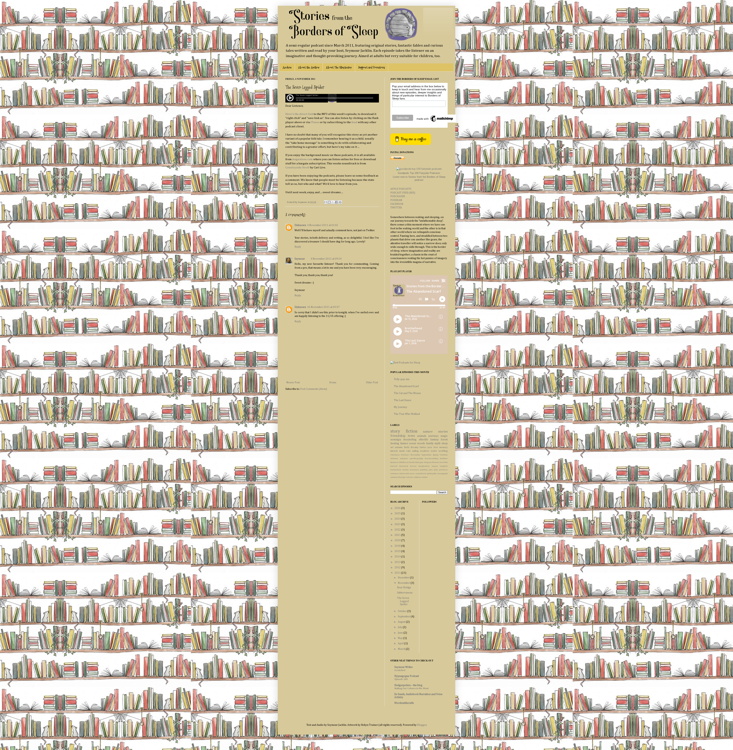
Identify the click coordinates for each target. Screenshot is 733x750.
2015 (398, 551)
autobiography (416, 458)
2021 (398, 535)
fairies (423, 447)
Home (332, 382)
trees (411, 436)
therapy (401, 477)
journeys (433, 436)
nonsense (414, 470)
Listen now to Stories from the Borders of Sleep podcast (419, 178)
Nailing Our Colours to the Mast (411, 688)
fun (446, 462)
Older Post (372, 382)
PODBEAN (396, 200)
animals (421, 436)
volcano (409, 477)
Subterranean (405, 592)
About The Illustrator (339, 67)
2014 (398, 556)
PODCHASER (397, 196)
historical (403, 466)
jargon (435, 466)
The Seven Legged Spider (403, 601)
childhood (403, 462)
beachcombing (431, 458)
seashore (424, 451)
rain (408, 451)
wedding (443, 451)
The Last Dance (402, 400)
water (434, 451)
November (415, 455)
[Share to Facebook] (336, 202)
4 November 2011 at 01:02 (322, 225)
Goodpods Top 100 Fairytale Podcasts (419, 173)
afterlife (423, 439)
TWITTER (396, 207)
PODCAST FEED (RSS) (402, 192)
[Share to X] (333, 202)
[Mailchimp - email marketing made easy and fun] (435, 121)
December (404, 577)
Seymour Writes (403, 667)
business (394, 462)
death (412, 462)
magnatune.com (302, 159)
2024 (398, 518)
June (401, 632)
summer (394, 477)
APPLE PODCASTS (400, 189)
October (402, 611)
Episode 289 (401, 679)
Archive (287, 67)
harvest (393, 466)
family (430, 443)
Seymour (300, 259)
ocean (412, 443)
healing (394, 443)
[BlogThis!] (329, 202)
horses (413, 466)
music (402, 451)
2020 (398, 540)
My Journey (400, 407)
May (400, 638)
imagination (424, 466)
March (402, 649)
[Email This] (326, 202)
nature (428, 431)
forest (444, 439)
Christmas (395, 455)
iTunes (314, 122)
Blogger (421, 725)
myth (437, 443)
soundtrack (420, 473)
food (442, 462)
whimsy (417, 477)
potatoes (443, 470)
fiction (411, 431)
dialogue (419, 462)
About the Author (309, 67)
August (402, 622)
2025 (398, 513)
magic (444, 436)
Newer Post (293, 382)
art (391, 447)
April (401, 643)
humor (404, 443)
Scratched (399, 670)
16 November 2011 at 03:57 (323, 307)
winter (424, 477)
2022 (398, 529)
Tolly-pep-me (401, 379)
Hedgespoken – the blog (408, 685)
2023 (398, 524)
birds (406, 447)
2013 (398, 562)
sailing (415, 451)
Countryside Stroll (297, 167)
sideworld (404, 473)
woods (421, 443)
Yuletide (444, 455)
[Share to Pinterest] (340, 202)
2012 (398, 567)
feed (354, 122)
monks (405, 470)
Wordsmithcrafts (404, 703)
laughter (444, 466)
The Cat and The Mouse (407, 393)
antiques (404, 458)
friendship (397, 436)
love (436, 447)
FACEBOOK (396, 204)
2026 (398, 508)
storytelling (410, 439)
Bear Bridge (404, 587)
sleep (445, 443)
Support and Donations (371, 67)
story (395, 431)
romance (394, 473)
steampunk (442, 473)
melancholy (395, 470)
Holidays (405, 455)
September (426, 455)
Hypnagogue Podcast (406, 676)
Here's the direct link (299, 114)
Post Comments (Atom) (313, 389)
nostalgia (395, 439)
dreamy (414, 447)
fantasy (434, 439)
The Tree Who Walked (407, 414)
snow (412, 473)
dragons (428, 462)
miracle (394, 451)
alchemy (394, 458)
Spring (435, 455)
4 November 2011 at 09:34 (326, 259)
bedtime (444, 458)
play (436, 470)
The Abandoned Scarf (406, 386)
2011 (398, 573)
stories (443, 431)
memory (443, 447)
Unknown (300, 225)
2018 (398, 546)
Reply (298, 246)
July (400, 627)
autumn (399, 447)
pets (431, 470)
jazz (430, 447)
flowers (435, 462)
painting (424, 470)
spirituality (432, 473)
